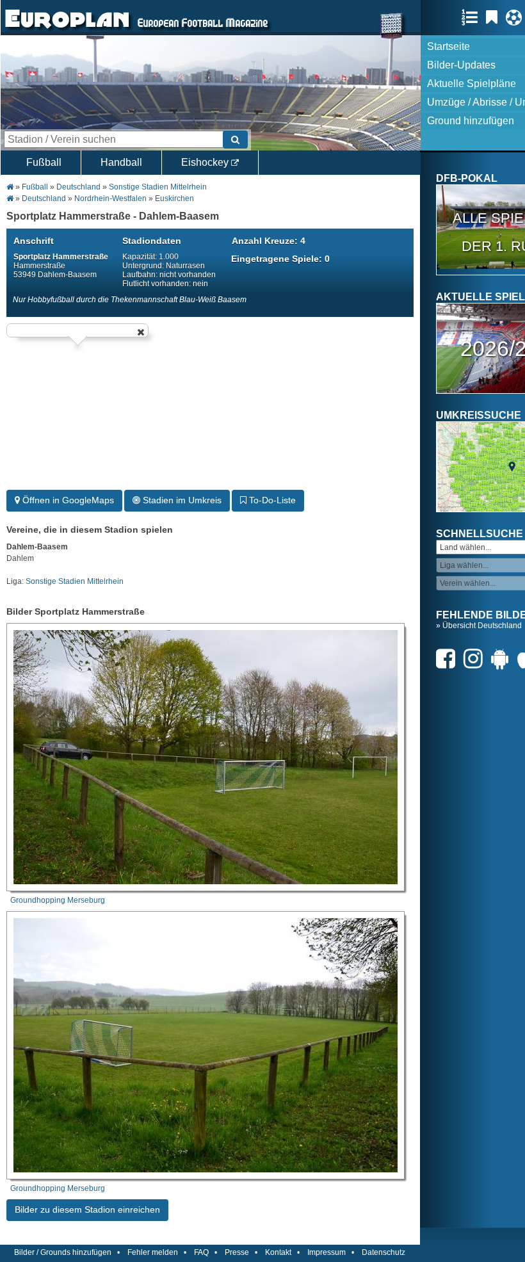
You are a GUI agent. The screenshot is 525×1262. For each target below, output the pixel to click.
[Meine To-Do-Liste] (495, 17)
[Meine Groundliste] (473, 17)
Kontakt (278, 1252)
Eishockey (206, 162)
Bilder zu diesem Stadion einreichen (87, 1209)
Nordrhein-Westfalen (110, 198)
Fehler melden (152, 1252)
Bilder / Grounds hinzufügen (62, 1252)
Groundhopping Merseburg (57, 900)
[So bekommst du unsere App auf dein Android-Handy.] (503, 658)
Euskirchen (174, 198)
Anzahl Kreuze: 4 (268, 241)
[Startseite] (67, 29)
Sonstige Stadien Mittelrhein (158, 186)
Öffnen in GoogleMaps (67, 500)
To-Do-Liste (271, 500)
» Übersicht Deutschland (479, 625)
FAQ (201, 1252)
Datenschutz (383, 1252)
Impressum (326, 1252)
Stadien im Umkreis (181, 500)
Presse (237, 1252)
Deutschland (78, 186)
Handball (121, 162)
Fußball (43, 162)
